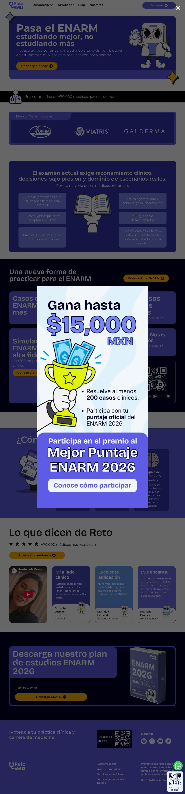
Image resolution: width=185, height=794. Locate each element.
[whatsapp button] (178, 765)
